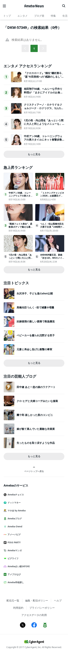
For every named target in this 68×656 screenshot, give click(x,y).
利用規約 (18, 607)
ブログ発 (39, 15)
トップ (7, 15)
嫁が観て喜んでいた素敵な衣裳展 (36, 429)
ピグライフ (13, 558)
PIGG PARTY (14, 542)
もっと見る (34, 154)
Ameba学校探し (16, 582)
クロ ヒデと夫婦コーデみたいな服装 (37, 401)
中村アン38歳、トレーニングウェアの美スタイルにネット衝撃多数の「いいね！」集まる (43, 139)
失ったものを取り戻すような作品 (36, 442)
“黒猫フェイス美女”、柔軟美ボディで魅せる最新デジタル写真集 (21, 226)
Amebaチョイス (16, 494)
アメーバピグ (14, 534)
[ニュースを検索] (63, 6)
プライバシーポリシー (42, 607)
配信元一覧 (13, 600)
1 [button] (34, 48)
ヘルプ (58, 600)
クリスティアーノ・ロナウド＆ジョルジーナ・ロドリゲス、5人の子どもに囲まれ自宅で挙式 (43, 108)
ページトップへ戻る (34, 471)
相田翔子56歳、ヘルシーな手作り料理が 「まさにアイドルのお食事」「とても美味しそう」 (43, 92)
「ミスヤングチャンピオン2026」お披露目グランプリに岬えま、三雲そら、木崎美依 (52, 197)
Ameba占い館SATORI (19, 566)
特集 (53, 15)
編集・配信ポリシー (36, 600)
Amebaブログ (15, 518)
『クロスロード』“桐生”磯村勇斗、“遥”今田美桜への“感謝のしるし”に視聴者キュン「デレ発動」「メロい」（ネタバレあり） (44, 78)
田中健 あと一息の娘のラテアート (36, 387)
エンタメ (22, 15)
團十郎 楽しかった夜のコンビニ (35, 415)
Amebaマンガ (15, 550)
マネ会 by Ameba (17, 510)
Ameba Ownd (15, 526)
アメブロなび (14, 574)
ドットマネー (14, 502)
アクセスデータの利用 (34, 615)
